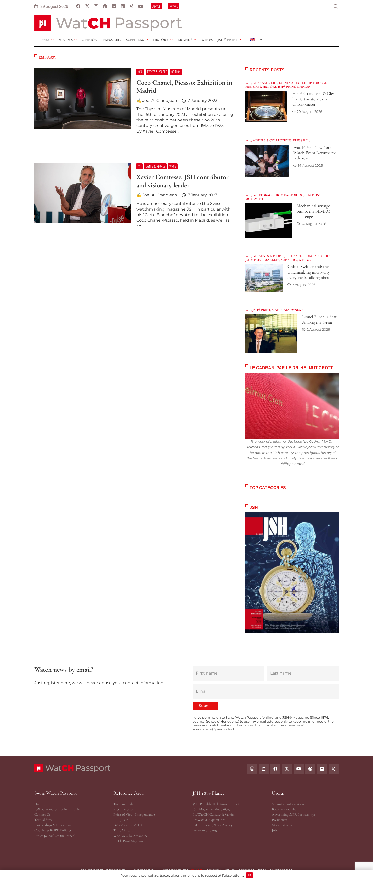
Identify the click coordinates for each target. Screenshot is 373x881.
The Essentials (123, 804)
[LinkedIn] (122, 6)
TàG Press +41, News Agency (212, 825)
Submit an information (288, 804)
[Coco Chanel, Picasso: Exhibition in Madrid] (133, 103)
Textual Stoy (43, 820)
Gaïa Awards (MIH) (127, 825)
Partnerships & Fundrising (52, 825)
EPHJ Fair (120, 820)
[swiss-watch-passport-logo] (108, 23)
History (39, 804)
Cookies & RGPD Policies (52, 830)
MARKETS (271, 260)
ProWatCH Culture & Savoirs (214, 814)
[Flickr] (113, 6)
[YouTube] (140, 6)
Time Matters (123, 830)
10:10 (248, 83)
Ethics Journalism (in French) (54, 836)
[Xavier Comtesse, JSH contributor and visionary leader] (133, 198)
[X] (87, 6)
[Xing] (131, 6)
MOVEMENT (254, 199)
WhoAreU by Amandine (130, 836)
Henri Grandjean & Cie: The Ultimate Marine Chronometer (313, 99)
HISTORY (269, 87)
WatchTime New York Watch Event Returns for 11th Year (314, 153)
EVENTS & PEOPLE (292, 83)
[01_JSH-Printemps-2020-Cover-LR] (292, 572)
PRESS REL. (301, 140)
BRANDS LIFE (267, 83)
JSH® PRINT (286, 87)
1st (254, 83)
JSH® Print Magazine (128, 841)
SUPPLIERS (289, 260)
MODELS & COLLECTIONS (272, 140)
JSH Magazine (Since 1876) (211, 809)
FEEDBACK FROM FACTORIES (279, 195)
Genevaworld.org (205, 830)
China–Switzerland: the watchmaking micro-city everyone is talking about (309, 272)
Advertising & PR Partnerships (293, 814)
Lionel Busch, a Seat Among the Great (319, 319)
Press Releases (123, 809)
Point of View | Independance (134, 814)
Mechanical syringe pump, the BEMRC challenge (313, 211)
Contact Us (42, 814)
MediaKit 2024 (282, 825)
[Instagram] (96, 6)
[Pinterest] (104, 6)
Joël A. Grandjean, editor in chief (57, 809)
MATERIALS (281, 310)
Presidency (279, 820)
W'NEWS (305, 260)
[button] (336, 6)
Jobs (275, 830)
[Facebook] (78, 6)
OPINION (303, 87)
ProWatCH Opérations (209, 820)
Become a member (285, 809)
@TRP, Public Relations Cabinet (216, 804)
